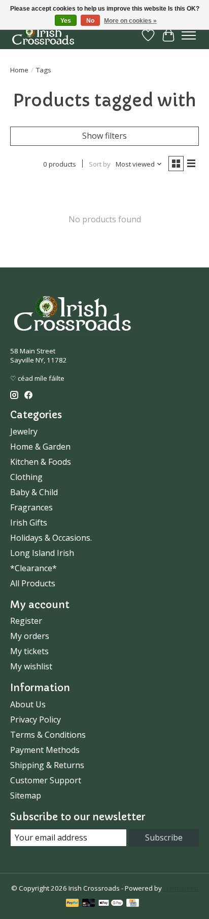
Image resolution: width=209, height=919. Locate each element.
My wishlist (31, 666)
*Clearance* (33, 568)
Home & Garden (40, 446)
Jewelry (24, 431)
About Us (28, 704)
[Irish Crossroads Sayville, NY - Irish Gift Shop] (43, 35)
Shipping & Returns (47, 765)
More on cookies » (130, 20)
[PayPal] (72, 904)
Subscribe (164, 837)
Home (19, 69)
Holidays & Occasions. (51, 537)
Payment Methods (45, 749)
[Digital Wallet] (110, 904)
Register (26, 620)
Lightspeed (180, 888)
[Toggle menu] (189, 35)
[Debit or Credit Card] (88, 904)
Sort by (100, 164)
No (90, 20)
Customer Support (45, 780)
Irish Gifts (28, 522)
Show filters (104, 135)
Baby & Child (34, 492)
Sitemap (25, 795)
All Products (32, 583)
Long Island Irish (42, 552)
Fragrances (31, 507)
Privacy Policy (35, 719)
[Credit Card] (132, 904)
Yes (65, 20)
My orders (29, 636)
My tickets (29, 651)
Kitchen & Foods (40, 461)
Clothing (26, 477)
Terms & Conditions (48, 734)
